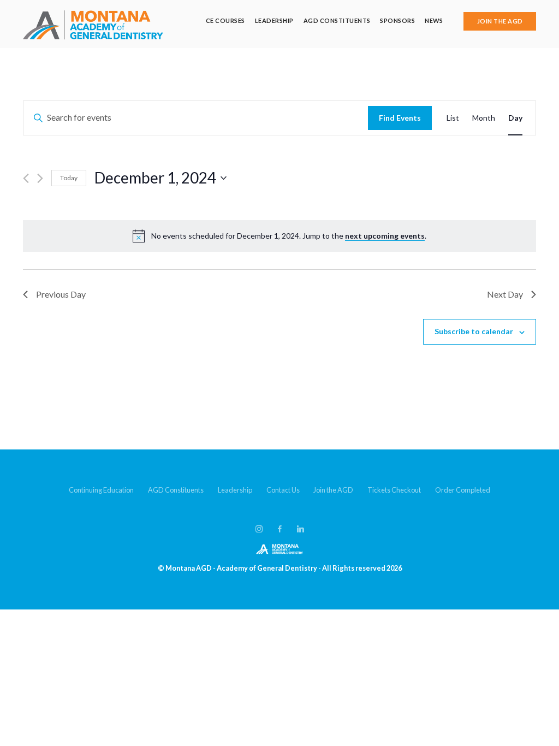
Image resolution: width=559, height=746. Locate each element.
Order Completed (462, 490)
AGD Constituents (337, 20)
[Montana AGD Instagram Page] (259, 529)
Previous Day (61, 294)
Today (69, 178)
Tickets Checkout (394, 490)
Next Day (505, 294)
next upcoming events (385, 235)
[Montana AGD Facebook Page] (279, 529)
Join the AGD (333, 490)
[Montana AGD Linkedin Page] (300, 529)
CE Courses (225, 20)
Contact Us (283, 490)
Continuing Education (101, 490)
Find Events (400, 117)
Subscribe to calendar (474, 331)
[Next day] (40, 178)
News (434, 20)
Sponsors (397, 20)
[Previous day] (26, 178)
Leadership (274, 20)
